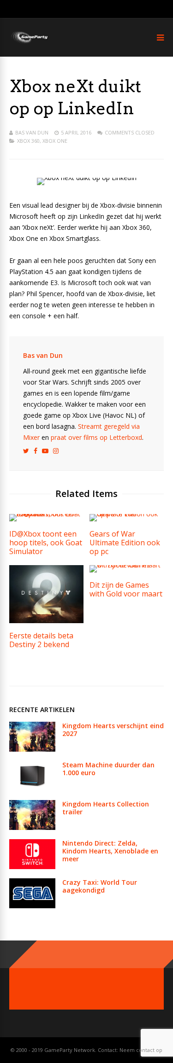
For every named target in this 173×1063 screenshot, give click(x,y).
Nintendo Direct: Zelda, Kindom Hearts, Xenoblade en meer (110, 851)
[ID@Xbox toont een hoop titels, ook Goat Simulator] (46, 513)
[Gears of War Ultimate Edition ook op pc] (126, 513)
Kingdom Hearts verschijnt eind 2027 (113, 729)
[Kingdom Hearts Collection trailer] (32, 827)
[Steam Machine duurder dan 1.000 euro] (32, 788)
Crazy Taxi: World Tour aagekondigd (99, 886)
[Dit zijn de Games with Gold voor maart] (126, 565)
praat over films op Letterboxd (96, 437)
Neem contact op (140, 1049)
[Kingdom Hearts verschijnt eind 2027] (32, 749)
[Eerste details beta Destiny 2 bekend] (46, 620)
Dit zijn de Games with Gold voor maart (125, 589)
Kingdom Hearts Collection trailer (105, 808)
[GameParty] (28, 43)
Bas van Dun (31, 132)
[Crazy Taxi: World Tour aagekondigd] (32, 905)
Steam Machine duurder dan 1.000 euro (108, 768)
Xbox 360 (28, 140)
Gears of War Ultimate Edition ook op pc (124, 542)
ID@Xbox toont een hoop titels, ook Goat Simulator (45, 542)
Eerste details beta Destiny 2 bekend (41, 640)
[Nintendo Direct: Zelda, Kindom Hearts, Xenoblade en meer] (32, 866)
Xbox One (54, 140)
